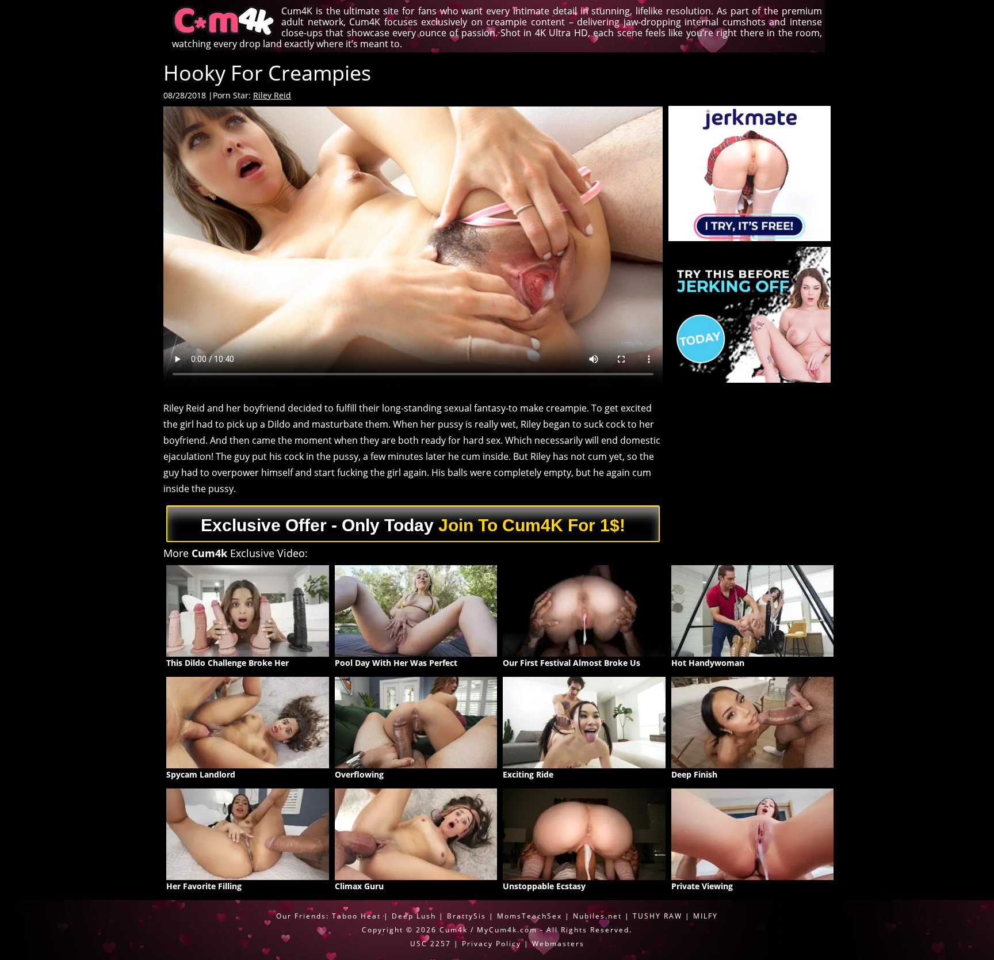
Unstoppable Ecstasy (544, 886)
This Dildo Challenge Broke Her (227, 662)
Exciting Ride (528, 774)
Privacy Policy (491, 943)
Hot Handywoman (707, 662)
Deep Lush (414, 916)
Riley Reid (272, 95)
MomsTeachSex (529, 916)
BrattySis (466, 916)
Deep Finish (694, 774)
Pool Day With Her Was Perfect (396, 662)
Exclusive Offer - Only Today (413, 525)
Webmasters (558, 943)
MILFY (705, 916)
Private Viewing (702, 886)
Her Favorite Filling (204, 886)
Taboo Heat (356, 916)
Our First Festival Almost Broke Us (571, 662)
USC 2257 (430, 943)
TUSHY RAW (659, 916)
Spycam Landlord (200, 774)
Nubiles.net (597, 916)
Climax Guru (359, 886)
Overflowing (359, 774)
